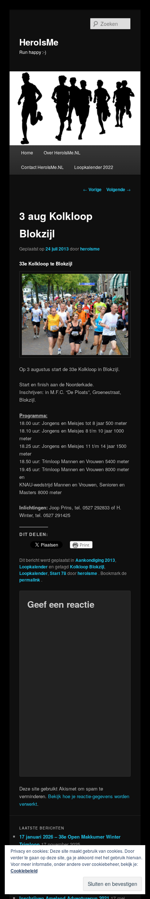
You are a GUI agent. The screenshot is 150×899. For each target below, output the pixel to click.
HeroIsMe (38, 42)
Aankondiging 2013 (95, 560)
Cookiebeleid (24, 870)
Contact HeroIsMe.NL (42, 167)
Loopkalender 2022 (93, 167)
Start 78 (58, 573)
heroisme (90, 248)
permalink (30, 579)
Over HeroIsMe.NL (62, 152)
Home (27, 152)
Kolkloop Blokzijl (87, 566)
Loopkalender (33, 566)
